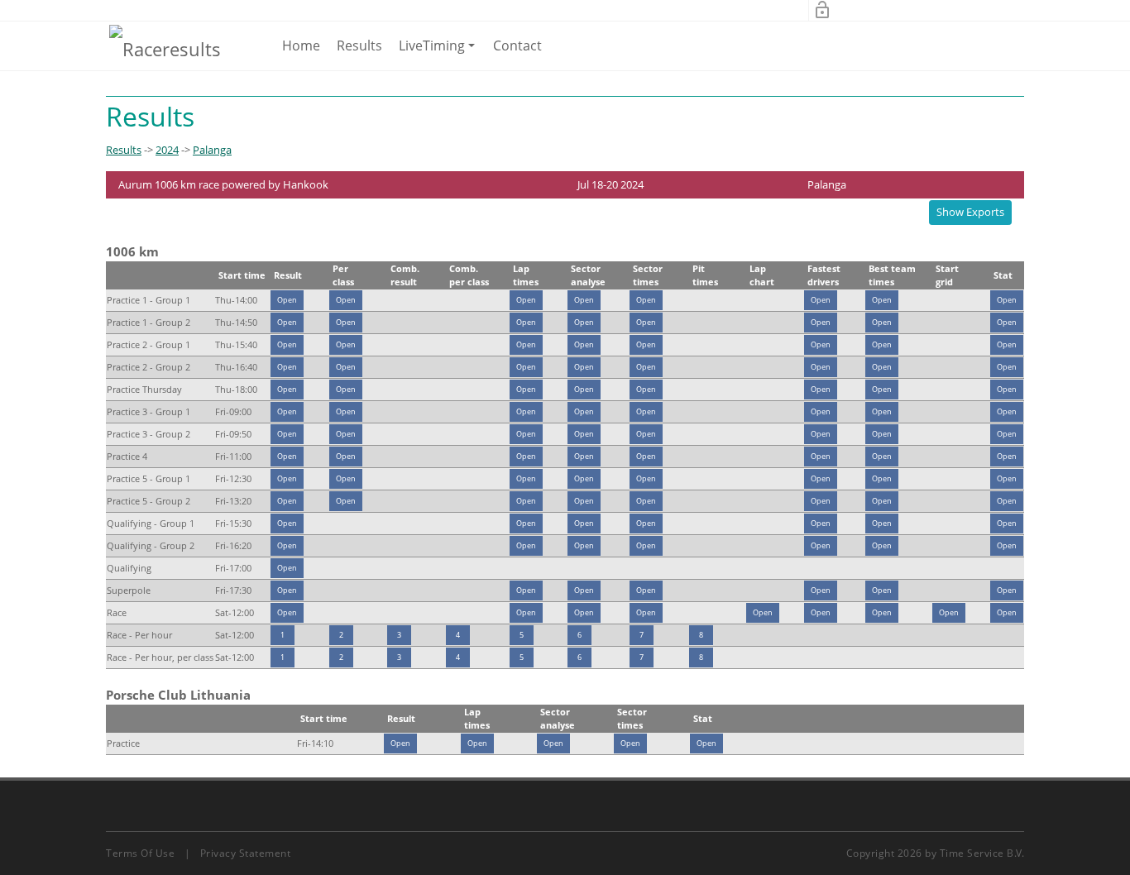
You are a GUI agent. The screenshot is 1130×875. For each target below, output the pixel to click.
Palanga (212, 149)
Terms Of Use (140, 853)
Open (287, 299)
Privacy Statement (245, 853)
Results (359, 45)
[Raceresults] (165, 48)
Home (301, 45)
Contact (517, 45)
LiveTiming (440, 52)
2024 (167, 149)
